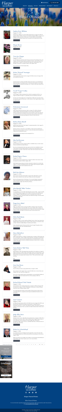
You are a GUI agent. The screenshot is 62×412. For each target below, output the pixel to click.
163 (39, 344)
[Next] (44, 344)
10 (35, 344)
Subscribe (6, 356)
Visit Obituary (16, 40)
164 (42, 344)
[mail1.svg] (29, 392)
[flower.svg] (36, 392)
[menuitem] (25, 5)
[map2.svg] (33, 392)
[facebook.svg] (26, 392)
